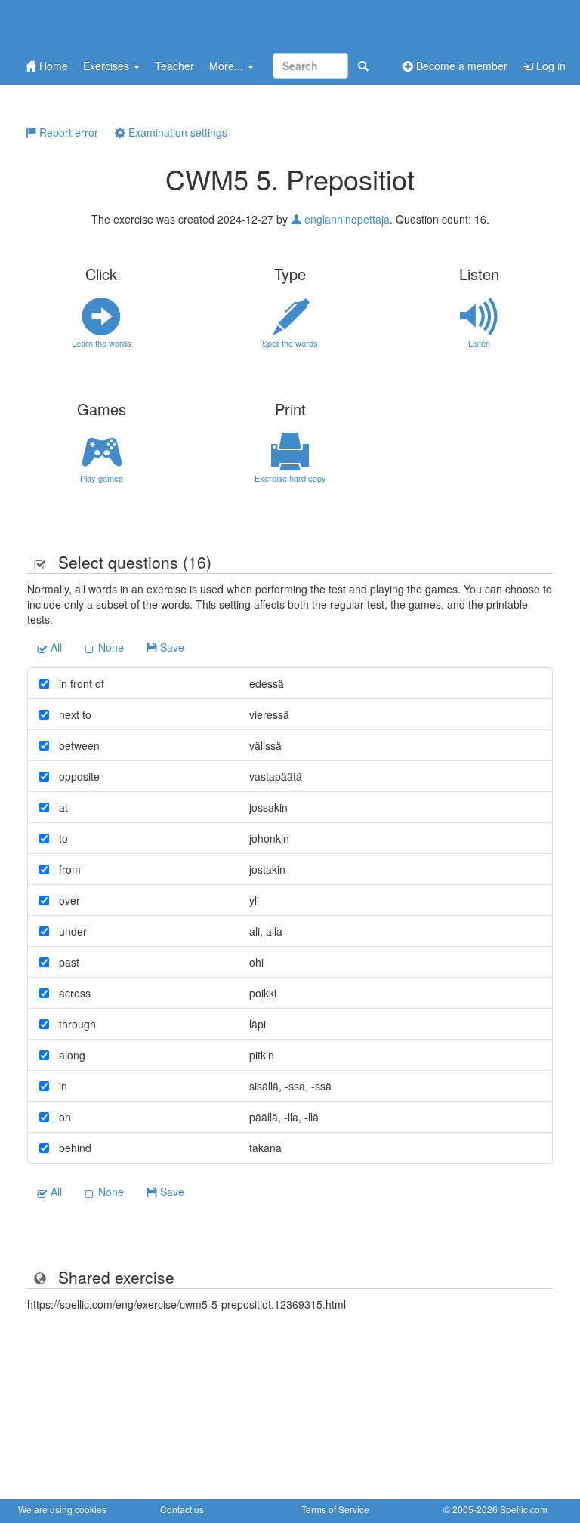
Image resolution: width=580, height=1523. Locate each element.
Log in (549, 65)
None (109, 647)
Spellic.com (524, 1509)
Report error (67, 132)
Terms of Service (335, 1509)
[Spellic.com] (97, 24)
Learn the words (101, 343)
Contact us (182, 1509)
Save (170, 647)
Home (52, 65)
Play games (101, 478)
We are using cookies (62, 1509)
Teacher (174, 65)
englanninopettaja (345, 219)
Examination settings (176, 132)
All (55, 647)
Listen (479, 343)
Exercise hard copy (290, 478)
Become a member (460, 65)
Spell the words (290, 343)
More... (227, 65)
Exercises (107, 65)
